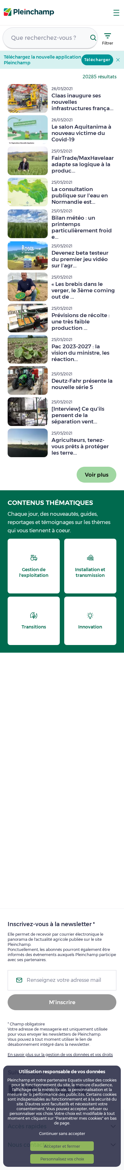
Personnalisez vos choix (62, 1159)
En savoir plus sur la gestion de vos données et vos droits (60, 1054)
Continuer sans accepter (62, 1133)
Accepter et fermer (62, 1146)
